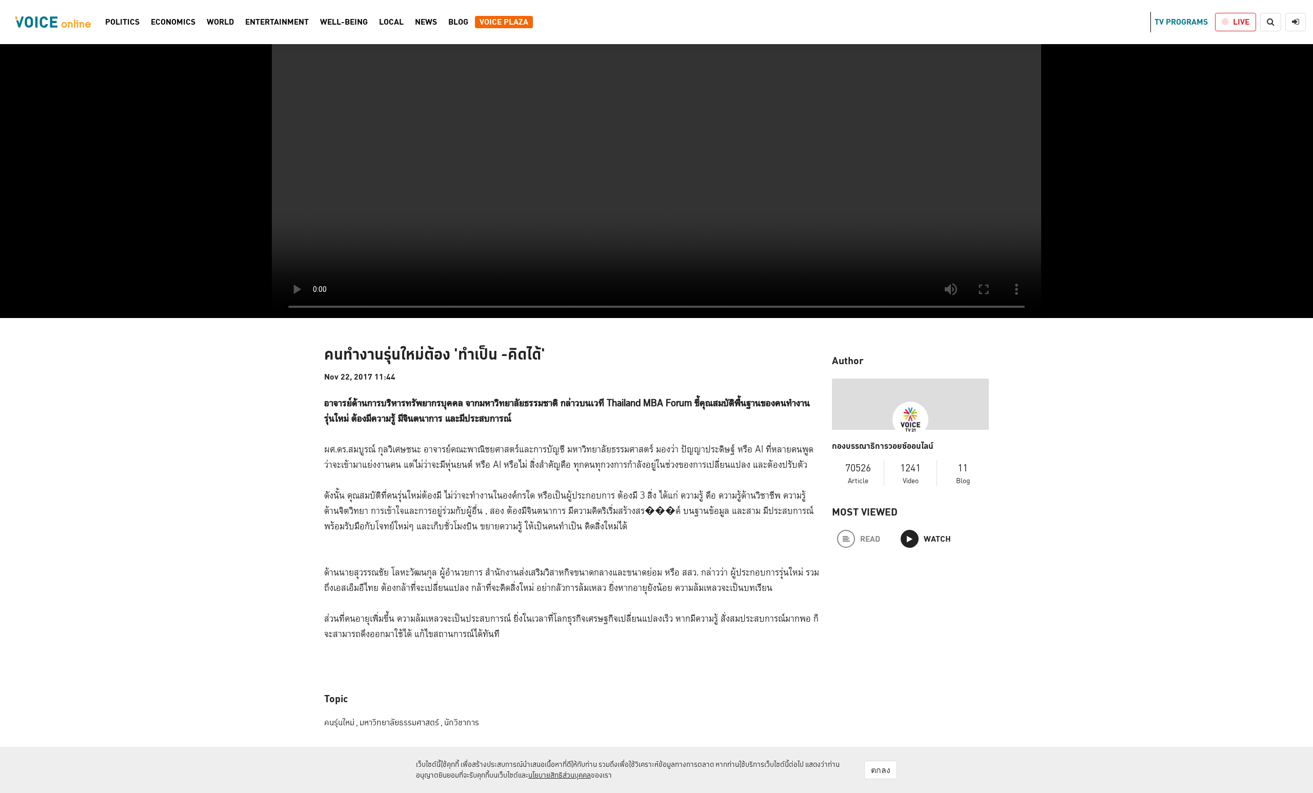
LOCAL (391, 22)
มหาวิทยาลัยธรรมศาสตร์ (401, 722)
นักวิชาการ (461, 722)
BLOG (458, 22)
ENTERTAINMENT (277, 22)
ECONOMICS (173, 22)
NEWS (426, 22)
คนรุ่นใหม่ (341, 722)
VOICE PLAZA (504, 22)
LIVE (1241, 21)
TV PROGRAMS (1181, 21)
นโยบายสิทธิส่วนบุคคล (559, 775)
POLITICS (122, 22)
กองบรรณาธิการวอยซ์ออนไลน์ (882, 446)
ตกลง (880, 770)
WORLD (220, 22)
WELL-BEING (344, 22)
